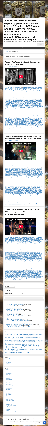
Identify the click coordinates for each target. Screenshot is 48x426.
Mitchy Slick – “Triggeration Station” (12, 311)
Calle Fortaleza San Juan (38, 97)
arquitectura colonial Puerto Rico (10, 88)
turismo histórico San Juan (9, 128)
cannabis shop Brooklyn (35, 340)
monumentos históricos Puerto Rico (27, 110)
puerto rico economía (34, 117)
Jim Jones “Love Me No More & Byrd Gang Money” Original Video (17, 323)
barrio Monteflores (14, 92)
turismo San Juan (24, 128)
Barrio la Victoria (39, 91)
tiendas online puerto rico (27, 126)
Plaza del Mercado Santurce (19, 115)
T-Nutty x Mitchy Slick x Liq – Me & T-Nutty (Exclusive (15, 310)
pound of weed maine (9, 399)
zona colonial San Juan (13, 130)
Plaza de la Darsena (10, 115)
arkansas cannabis (9, 373)
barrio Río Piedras (8, 93)
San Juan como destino (36, 122)
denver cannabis (8, 380)
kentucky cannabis (9, 386)
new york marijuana (29, 345)
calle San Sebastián (8, 98)
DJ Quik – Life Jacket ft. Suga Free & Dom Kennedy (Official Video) (17, 320)
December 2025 (8, 358)
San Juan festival (21, 123)
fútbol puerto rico (27, 106)
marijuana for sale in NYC (33, 344)
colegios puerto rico (22, 99)
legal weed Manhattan (30, 341)
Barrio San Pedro (33, 93)
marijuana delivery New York (9, 344)
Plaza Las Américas (27, 115)
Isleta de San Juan (10, 109)
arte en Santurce (11, 89)
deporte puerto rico (35, 103)
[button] (44, 422)
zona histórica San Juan (21, 130)
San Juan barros (17, 122)
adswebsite (7, 369)
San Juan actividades (18, 121)
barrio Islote (35, 91)
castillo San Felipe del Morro (32, 98)
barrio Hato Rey (29, 91)
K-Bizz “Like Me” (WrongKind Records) (12, 314)
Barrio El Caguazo (34, 90)
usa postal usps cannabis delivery (11, 411)
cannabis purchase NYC (27, 340)
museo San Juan (10, 111)
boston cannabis (8, 374)
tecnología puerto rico (12, 125)
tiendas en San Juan (19, 126)
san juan (12, 121)
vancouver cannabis (9, 413)
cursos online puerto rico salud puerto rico (18, 103)
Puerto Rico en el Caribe (38, 190)
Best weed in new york (23, 334)
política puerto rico (34, 115)
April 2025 (7, 361)
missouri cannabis (9, 390)
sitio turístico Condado (33, 124)
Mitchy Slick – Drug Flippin (10, 313)
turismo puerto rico (18, 128)
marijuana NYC (9, 346)
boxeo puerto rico (15, 96)
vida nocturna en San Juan (19, 129)
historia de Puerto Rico (24, 107)
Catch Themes (27, 422)
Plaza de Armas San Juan (31, 187)
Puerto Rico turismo (31, 119)
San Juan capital (23, 122)
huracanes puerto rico (33, 108)
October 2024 (8, 363)
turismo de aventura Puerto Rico (27, 127)
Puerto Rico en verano (13, 118)
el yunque (35, 177)
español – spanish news (10, 382)
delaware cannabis (9, 379)
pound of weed (8, 396)
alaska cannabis (8, 370)
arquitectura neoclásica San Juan (33, 88)
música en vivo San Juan (17, 111)
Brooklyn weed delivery (36, 334)
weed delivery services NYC (23, 349)
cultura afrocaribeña (30, 101)
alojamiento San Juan (38, 87)
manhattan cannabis (9, 388)
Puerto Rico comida (13, 117)
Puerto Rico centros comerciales (35, 189)
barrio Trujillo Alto (15, 94)
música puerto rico (25, 111)
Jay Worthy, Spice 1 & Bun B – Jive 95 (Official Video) (15, 315)
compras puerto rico (24, 100)
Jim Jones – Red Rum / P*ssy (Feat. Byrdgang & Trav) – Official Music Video (19, 321)
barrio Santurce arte (8, 94)
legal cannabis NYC (10, 341)
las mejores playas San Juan (31, 109)
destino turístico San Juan (35, 176)
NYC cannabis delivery (26, 347)
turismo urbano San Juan (32, 128)
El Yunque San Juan (11, 105)
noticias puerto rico (27, 112)
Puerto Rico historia (38, 118)
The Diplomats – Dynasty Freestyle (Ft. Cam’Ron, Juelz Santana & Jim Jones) (19, 324)
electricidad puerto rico (19, 105)
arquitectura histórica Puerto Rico (22, 88)
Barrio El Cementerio (11, 91)
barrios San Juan (32, 94)
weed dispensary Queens (34, 349)
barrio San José (21, 93)
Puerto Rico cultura (20, 117)
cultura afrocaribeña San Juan (34, 174)
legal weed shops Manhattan (11, 343)
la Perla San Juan (16, 109)
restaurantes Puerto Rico (9, 120)
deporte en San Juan (28, 103)
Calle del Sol (31, 97)
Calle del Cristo (26, 97)
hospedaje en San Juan (11, 108)
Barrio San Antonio (15, 93)
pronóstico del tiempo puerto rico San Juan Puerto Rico (18, 116)
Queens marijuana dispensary (35, 347)
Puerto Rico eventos (20, 118)
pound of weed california (10, 398)
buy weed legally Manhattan (30, 337)
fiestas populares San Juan (19, 106)
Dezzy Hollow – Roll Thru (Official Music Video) (14, 319)
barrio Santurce (39, 93)
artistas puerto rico (35, 89)
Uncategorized (8, 409)
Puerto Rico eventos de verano (30, 118)
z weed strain (23, 352)
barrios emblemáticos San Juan (24, 94)
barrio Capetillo (11, 90)
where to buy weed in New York (32, 350)
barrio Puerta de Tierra (37, 92)
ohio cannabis (8, 395)
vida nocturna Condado (11, 129)
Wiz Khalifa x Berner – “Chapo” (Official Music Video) (15, 328)
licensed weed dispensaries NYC (35, 343)
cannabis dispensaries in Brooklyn (31, 339)
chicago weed (8, 378)
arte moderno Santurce (18, 89)
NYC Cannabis (18, 347)
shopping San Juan (26, 124)
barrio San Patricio (27, 93)
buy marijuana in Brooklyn (25, 335)
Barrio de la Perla (27, 90)
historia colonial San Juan (16, 107)
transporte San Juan (35, 126)
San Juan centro (29, 122)
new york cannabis (9, 393)
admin (17, 66)
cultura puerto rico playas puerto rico (29, 102)
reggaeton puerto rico (38, 119)
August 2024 (8, 364)
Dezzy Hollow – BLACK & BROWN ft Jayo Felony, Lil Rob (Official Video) (18, 316)
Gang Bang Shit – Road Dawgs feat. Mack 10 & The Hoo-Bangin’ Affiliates (18, 306)
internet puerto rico (34, 181)
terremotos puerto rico (28, 125)
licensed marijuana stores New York (24, 343)
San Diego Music (8, 406)
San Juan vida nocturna (37, 196)
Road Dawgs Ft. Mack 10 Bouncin (11, 305)
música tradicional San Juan (33, 185)
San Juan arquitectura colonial (35, 121)
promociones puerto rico (36, 188)
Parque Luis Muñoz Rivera (13, 114)
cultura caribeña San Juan (11, 102)
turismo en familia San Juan (38, 127)
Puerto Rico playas (24, 119)
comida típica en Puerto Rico (30, 99)
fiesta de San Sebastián (35, 105)
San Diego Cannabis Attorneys (11, 405)
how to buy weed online (9, 385)
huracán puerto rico (26, 108)
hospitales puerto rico (19, 108)
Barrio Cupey (22, 90)
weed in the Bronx (13, 350)
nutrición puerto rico (34, 112)
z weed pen (12, 352)
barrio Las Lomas (8, 92)
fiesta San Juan (12, 106)
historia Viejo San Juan (33, 180)
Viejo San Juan (27, 129)
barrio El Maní (24, 91)
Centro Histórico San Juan (14, 99)
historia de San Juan (31, 107)
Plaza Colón (32, 114)
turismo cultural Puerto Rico (17, 127)
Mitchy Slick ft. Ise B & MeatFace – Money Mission (14, 309)
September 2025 (8, 359)
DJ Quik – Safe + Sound (10, 308)
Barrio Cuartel (17, 90)
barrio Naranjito (26, 92)
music (7, 391)
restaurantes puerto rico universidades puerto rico (22, 120)
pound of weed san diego (10, 401)
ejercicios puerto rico (36, 104)
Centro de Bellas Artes (38, 171)
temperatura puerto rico (20, 125)
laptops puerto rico (22, 109)
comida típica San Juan (17, 100)
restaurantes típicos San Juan (36, 120)
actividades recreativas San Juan (28, 87)
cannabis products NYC (17, 340)
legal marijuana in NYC (19, 341)
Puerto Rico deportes (27, 117)
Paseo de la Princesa (21, 114)
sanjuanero (10, 124)
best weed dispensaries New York (10, 334)
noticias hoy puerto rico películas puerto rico (16, 112)
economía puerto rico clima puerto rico (18, 104)
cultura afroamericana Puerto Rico (21, 101)
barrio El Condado (19, 91)
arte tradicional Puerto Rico (27, 89)
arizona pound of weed (9, 372)
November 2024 (8, 362)
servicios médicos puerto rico (18, 124)
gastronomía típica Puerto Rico (36, 179)
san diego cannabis (9, 404)
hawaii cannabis (8, 384)
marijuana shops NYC (16, 346)
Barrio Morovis (20, 92)
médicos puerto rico (17, 110)
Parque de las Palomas (34, 186)
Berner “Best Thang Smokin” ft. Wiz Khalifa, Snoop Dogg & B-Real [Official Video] (19, 326)
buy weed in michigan (9, 375)
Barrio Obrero (31, 92)
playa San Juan (27, 114)
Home (7, 51)
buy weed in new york (17, 337)
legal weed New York (39, 341)
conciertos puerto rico (32, 100)
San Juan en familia (15, 123)
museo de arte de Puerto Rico (31, 184)
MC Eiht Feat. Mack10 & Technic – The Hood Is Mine (15, 304)
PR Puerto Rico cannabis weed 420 (14, 87)
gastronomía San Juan (34, 106)
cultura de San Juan (19, 102)
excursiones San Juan (26, 105)
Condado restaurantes (11, 101)
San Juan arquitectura (25, 121)
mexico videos (8, 389)
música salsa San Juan (32, 111)
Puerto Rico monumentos (9, 119)
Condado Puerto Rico (35, 173)
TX (6, 408)
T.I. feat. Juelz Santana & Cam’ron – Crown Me (14, 325)
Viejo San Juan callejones (34, 129)
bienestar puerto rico (8, 96)
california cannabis (9, 377)
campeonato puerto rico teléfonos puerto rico (19, 98)
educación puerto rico (28, 104)
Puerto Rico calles (31, 116)
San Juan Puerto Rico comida (30, 123)
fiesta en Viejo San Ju (34, 178)
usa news (7, 410)
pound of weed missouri (10, 400)
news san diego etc (9, 394)
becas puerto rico (38, 94)
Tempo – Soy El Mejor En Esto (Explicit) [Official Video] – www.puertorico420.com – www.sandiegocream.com (22, 211)
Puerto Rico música (17, 119)
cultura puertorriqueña (35, 175)
